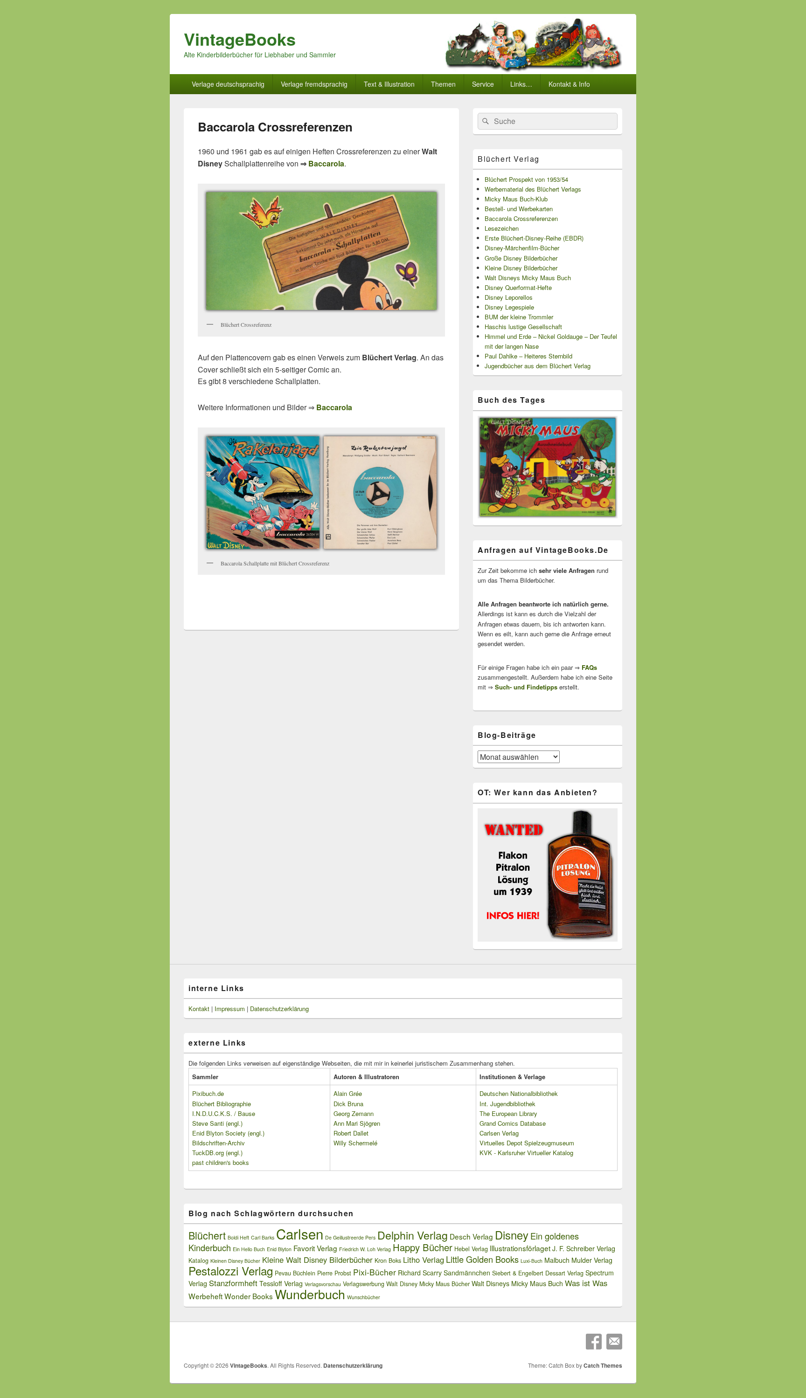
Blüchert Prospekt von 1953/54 (526, 179)
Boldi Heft (238, 1237)
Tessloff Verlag (281, 1283)
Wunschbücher (363, 1297)
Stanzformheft (233, 1282)
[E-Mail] (614, 1342)
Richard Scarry (420, 1272)
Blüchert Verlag (509, 158)
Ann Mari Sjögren (357, 1123)
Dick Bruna (348, 1103)
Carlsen (299, 1233)
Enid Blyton (279, 1249)
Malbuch (557, 1260)
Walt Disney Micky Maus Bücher (428, 1284)
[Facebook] (594, 1342)
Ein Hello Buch (249, 1249)
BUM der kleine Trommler (519, 316)
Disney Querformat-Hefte (518, 287)
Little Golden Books (482, 1259)
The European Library (508, 1113)
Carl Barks (262, 1237)
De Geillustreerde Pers (350, 1237)
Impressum (230, 1008)
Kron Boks (388, 1260)
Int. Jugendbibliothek (507, 1103)
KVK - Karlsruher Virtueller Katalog (526, 1152)
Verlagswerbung (363, 1284)
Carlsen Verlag (499, 1133)
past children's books (220, 1162)
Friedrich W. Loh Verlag (365, 1249)
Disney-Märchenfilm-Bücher (522, 247)
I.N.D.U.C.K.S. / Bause (223, 1113)
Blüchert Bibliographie (221, 1103)
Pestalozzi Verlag (230, 1270)
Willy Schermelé (355, 1142)
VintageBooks (240, 39)
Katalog (198, 1260)
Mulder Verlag (591, 1260)
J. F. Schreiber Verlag (583, 1248)
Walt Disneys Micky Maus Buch (528, 277)
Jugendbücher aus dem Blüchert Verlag (538, 365)
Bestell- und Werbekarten (519, 208)
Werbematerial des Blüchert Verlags (533, 189)
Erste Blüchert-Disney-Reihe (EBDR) (534, 238)
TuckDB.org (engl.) (217, 1152)
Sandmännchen (467, 1272)
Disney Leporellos (509, 297)
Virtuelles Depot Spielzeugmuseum (526, 1142)
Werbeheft (205, 1296)
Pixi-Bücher (374, 1272)
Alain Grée (348, 1093)
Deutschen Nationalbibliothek (518, 1093)
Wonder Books (248, 1296)
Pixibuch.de (208, 1093)
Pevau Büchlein (295, 1273)
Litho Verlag (423, 1259)
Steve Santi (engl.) (217, 1123)
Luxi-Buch (531, 1260)
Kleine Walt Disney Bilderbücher (317, 1259)
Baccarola (326, 163)
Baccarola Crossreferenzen (521, 218)
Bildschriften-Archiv (218, 1142)
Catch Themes (603, 1365)
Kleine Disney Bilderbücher (521, 267)
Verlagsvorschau (323, 1284)
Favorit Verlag (315, 1248)
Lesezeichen (502, 228)
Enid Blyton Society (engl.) (228, 1133)
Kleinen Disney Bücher (235, 1260)
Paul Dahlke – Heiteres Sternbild (528, 355)
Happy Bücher (422, 1247)
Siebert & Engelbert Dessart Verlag (538, 1273)
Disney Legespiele (509, 307)
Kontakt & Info (569, 84)
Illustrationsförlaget (520, 1248)
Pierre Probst (334, 1273)
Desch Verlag (471, 1236)
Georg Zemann (354, 1113)
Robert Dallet (351, 1133)
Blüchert (207, 1235)
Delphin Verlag (412, 1235)
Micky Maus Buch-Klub (516, 198)
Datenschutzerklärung (279, 1008)
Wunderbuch (310, 1294)
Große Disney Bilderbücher (521, 258)
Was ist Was (586, 1282)
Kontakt (198, 1008)
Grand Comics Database (512, 1123)
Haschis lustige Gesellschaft (523, 326)
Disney (511, 1235)
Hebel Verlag (471, 1249)
